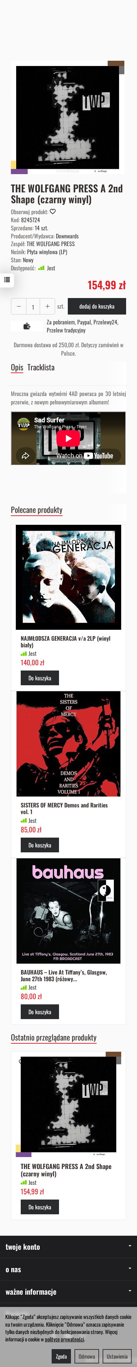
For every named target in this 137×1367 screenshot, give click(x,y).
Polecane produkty (37, 509)
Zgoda (61, 1356)
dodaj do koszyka (97, 306)
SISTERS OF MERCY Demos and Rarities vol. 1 (64, 808)
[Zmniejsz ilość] (47, 306)
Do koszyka (39, 678)
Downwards (67, 236)
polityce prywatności (64, 1339)
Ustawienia (117, 1356)
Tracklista (40, 367)
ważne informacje (31, 1291)
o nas (13, 1268)
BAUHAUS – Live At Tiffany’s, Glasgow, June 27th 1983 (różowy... (64, 975)
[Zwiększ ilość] (18, 306)
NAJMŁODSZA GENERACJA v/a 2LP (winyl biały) (65, 641)
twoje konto (23, 1246)
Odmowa (87, 1356)
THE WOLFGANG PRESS (51, 243)
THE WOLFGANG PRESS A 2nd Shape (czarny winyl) (66, 1169)
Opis (17, 367)
